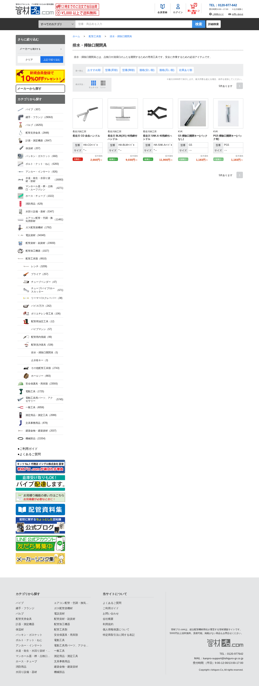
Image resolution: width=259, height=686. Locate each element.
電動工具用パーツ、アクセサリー (74, 645)
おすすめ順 (94, 70)
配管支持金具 (24, 618)
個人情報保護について (116, 629)
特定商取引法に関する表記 (119, 634)
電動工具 (59, 640)
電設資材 (59, 613)
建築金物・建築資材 (66, 666)
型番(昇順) (111, 70)
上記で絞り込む (51, 59)
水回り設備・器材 (26, 671)
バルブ (20, 613)
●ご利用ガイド (28, 448)
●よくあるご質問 (29, 454)
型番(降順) (128, 70)
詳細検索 (213, 24)
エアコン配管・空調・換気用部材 (74, 602)
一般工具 (59, 650)
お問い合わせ (237, 14)
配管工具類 (60, 629)
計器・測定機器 (25, 624)
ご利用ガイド (218, 14)
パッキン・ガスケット (29, 634)
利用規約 (108, 624)
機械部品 (59, 671)
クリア (29, 59)
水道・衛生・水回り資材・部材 (34, 650)
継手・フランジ (25, 608)
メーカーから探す (29, 88)
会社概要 (108, 618)
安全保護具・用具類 (66, 634)
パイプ (20, 602)
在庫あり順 (185, 70)
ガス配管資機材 (63, 608)
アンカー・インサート (29, 645)
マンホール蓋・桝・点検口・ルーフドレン (41, 656)
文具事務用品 (62, 661)
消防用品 (21, 666)
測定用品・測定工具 (66, 656)
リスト (103, 87)
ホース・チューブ (26, 661)
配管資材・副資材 (64, 618)
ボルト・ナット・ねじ (29, 640)
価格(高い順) (166, 70)
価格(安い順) (147, 70)
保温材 (20, 629)
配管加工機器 (62, 624)
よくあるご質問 (112, 602)
